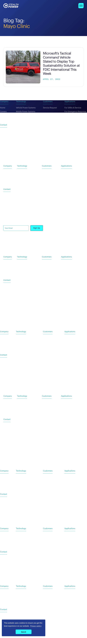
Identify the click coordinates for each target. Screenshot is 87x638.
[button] (81, 5)
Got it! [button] (23, 632)
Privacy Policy (44, 244)
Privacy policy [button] (35, 626)
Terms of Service (59, 244)
